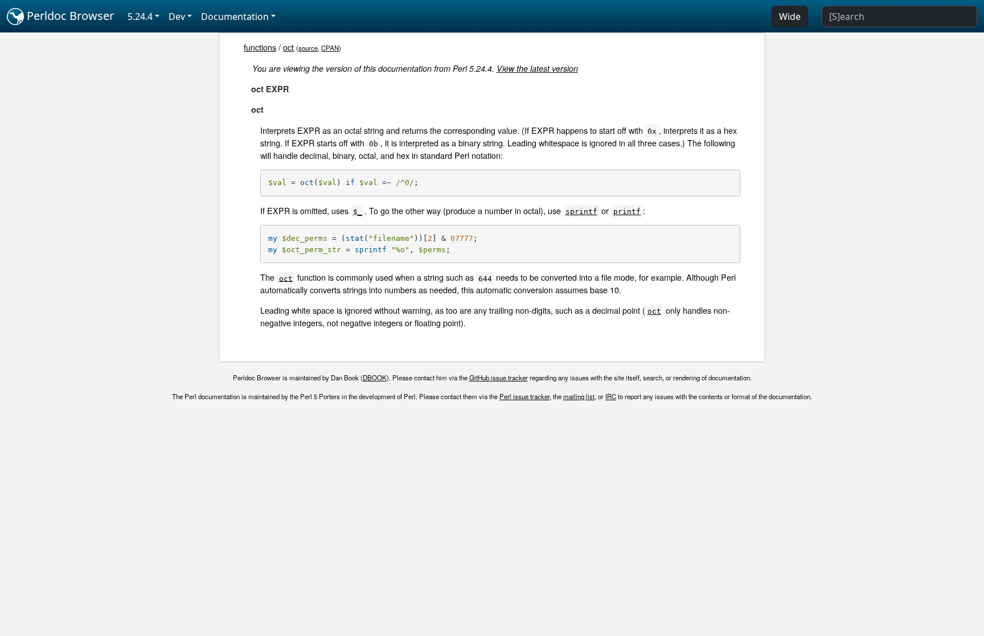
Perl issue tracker (524, 396)
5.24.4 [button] (140, 16)
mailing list (578, 396)
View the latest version (537, 68)
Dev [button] (177, 16)
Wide (790, 16)
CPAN (330, 47)
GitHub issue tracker (498, 377)
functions (260, 47)
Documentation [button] (235, 16)
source (308, 47)
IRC (610, 396)
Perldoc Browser (69, 15)
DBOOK (375, 377)
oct (288, 47)
